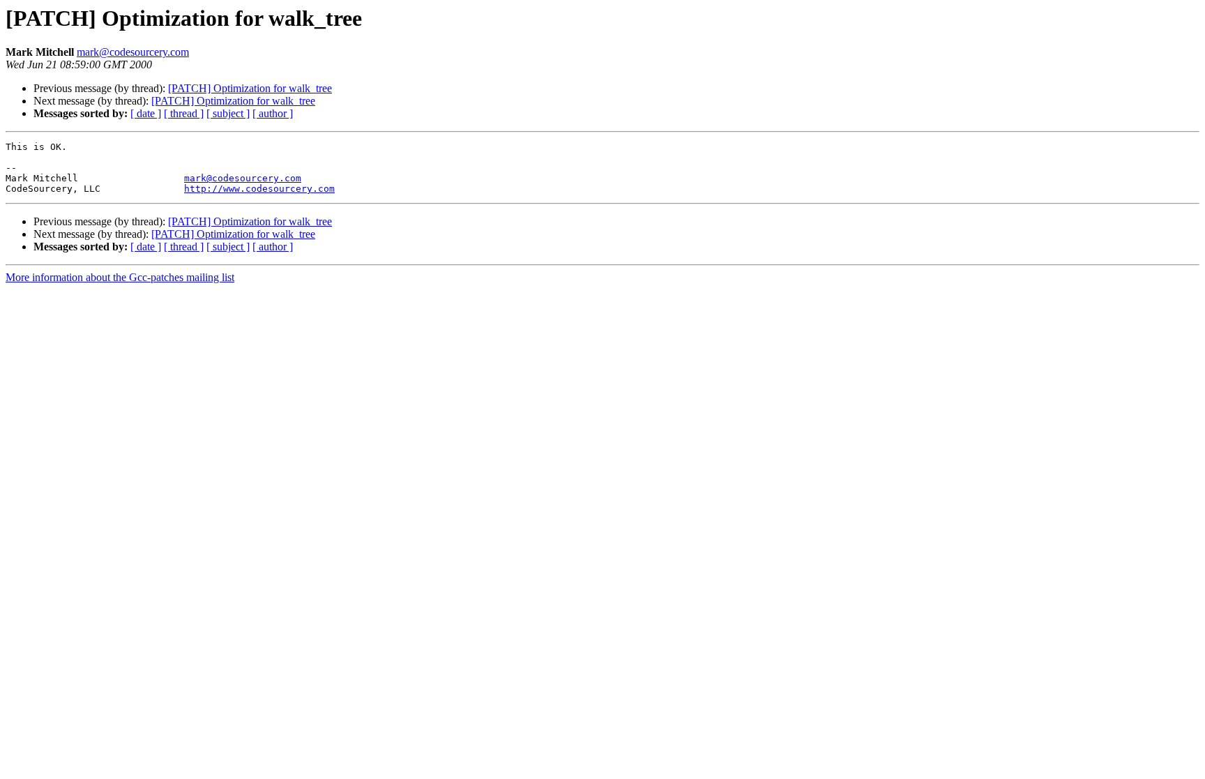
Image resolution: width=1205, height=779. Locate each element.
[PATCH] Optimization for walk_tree (250, 88)
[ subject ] (228, 113)
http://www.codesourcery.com (259, 188)
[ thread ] (184, 113)
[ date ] (145, 113)
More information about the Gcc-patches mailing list (120, 277)
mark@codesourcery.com (133, 52)
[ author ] (272, 113)
